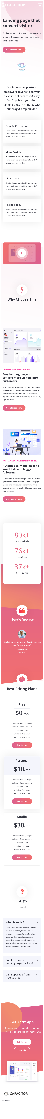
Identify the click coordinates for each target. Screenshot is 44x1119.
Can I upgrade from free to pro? (18, 976)
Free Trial (22, 1050)
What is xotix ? (15, 922)
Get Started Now (14, 49)
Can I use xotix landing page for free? (19, 961)
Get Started (22, 745)
